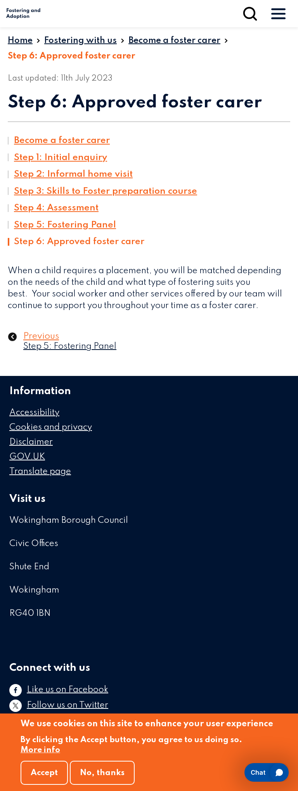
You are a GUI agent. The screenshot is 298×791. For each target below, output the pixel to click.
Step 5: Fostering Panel (65, 225)
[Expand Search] (250, 14)
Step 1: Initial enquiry (60, 157)
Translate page (40, 471)
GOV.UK (27, 457)
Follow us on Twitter (67, 705)
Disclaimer (31, 442)
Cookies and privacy (50, 427)
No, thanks (102, 773)
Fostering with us (80, 40)
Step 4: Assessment (56, 207)
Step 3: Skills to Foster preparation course (105, 191)
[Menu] (278, 14)
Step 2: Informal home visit (73, 174)
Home (20, 40)
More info (40, 750)
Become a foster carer (174, 40)
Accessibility (34, 412)
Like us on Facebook (67, 690)
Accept (44, 773)
